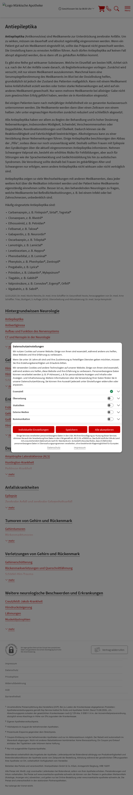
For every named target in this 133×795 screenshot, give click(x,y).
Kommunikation (21, 419)
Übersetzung (19, 398)
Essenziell (18, 391)
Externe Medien (21, 412)
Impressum (80, 447)
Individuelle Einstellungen (34, 429)
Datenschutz (53, 447)
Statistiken (18, 405)
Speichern (72, 429)
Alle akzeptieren (104, 429)
